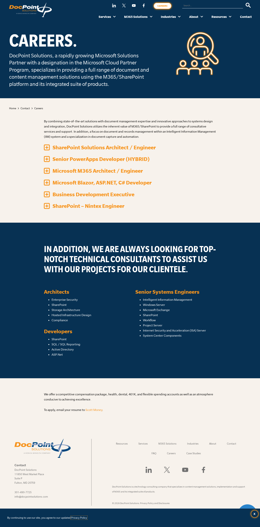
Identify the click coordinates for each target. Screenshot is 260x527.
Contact (246, 16)
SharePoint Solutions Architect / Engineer (104, 147)
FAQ (154, 453)
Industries (168, 16)
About (193, 16)
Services (105, 16)
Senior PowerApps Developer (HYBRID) (101, 159)
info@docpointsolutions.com (31, 496)
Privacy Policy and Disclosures (155, 503)
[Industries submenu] (179, 17)
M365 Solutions (136, 16)
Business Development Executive (93, 194)
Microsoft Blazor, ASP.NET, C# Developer (102, 183)
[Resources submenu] (230, 17)
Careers (162, 6)
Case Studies (193, 453)
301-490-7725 (23, 492)
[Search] (248, 5)
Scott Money (93, 409)
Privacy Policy (79, 517)
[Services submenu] (114, 17)
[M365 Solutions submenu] (151, 17)
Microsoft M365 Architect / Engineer (98, 171)
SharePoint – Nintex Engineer (88, 206)
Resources (219, 16)
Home (12, 108)
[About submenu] (202, 17)
